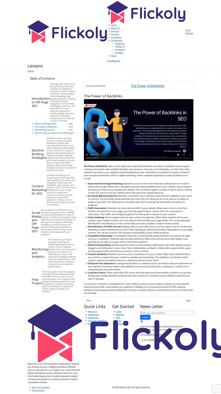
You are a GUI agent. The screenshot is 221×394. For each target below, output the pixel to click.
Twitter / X (120, 46)
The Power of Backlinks (147, 86)
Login (109, 60)
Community (116, 40)
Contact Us (121, 323)
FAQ (118, 317)
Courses (115, 34)
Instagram (120, 49)
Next (188, 300)
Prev (89, 300)
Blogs (113, 55)
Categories (116, 37)
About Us (115, 28)
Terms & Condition (97, 320)
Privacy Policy (94, 323)
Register (116, 60)
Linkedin (119, 52)
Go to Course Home (95, 85)
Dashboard (93, 314)
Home (114, 25)
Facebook (119, 43)
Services (115, 31)
